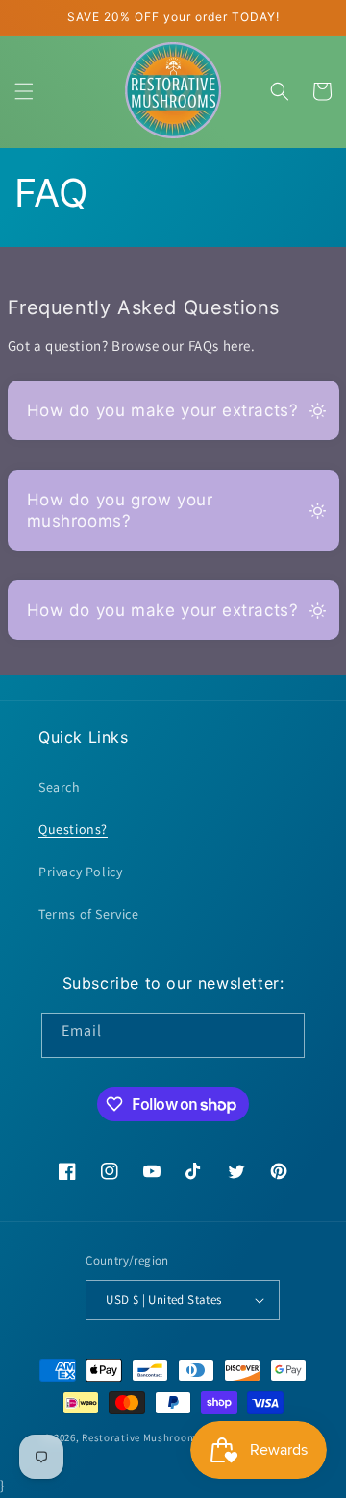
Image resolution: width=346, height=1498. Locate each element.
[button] (24, 91)
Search (59, 787)
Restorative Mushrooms (142, 1437)
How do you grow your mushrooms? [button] (120, 510)
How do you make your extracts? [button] (163, 410)
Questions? (73, 829)
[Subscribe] (282, 1035)
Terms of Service (88, 913)
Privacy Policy (80, 871)
